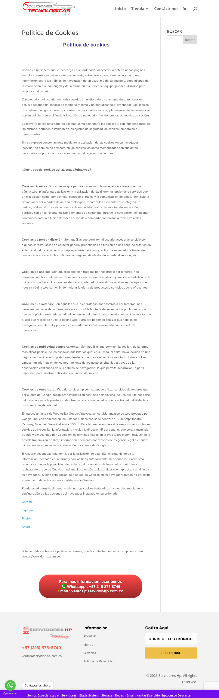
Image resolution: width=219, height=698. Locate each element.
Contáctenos (166, 9)
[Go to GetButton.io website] (10, 693)
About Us (89, 636)
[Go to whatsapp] (10, 685)
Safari (26, 526)
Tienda (137, 9)
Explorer (27, 510)
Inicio (120, 9)
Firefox (26, 518)
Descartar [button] (185, 695)
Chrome (27, 502)
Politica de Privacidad (98, 661)
